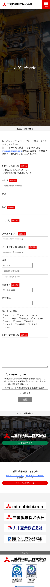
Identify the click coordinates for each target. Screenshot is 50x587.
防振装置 (25, 318)
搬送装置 (30, 321)
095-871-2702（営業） (15, 476)
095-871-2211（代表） (35, 476)
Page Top (25, 553)
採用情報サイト (25, 443)
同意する (26, 393)
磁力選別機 (38, 318)
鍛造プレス (9, 315)
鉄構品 (7, 321)
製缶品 (18, 321)
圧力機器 (33, 324)
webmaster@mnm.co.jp (12, 151)
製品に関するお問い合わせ (16, 170)
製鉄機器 (21, 324)
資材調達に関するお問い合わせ (18, 173)
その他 (7, 327)
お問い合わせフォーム (25, 483)
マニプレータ (10, 318)
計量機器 (8, 324)
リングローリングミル (28, 315)
